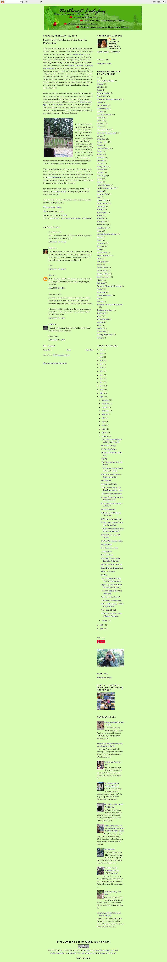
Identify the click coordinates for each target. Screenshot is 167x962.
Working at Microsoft (104, 334)
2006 (102, 628)
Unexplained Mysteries (109, 484)
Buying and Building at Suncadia (108, 99)
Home (69, 350)
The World (101, 313)
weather (99, 328)
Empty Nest (101, 139)
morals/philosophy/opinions (106, 234)
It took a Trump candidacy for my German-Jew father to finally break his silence (113, 828)
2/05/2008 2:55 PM (57, 288)
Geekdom (100, 160)
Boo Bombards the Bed (109, 548)
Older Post (89, 350)
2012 (102, 382)
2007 (102, 625)
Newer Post (47, 350)
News (99, 249)
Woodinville (101, 331)
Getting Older (101, 166)
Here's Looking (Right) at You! (112, 568)
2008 (102, 397)
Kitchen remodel (102, 203)
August (104, 414)
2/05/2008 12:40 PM (57, 269)
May (103, 425)
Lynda (51, 324)
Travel (99, 316)
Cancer (99, 102)
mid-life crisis (102, 224)
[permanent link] (52, 207)
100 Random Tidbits (104, 63)
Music (99, 240)
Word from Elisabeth (108, 610)
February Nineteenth (108, 509)
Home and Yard (102, 194)
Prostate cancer (102, 271)
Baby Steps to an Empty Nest (111, 519)
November (105, 403)
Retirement (101, 283)
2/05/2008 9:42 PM (57, 340)
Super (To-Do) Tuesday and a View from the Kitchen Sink (65, 41)
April (104, 429)
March (104, 432)
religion (99, 280)
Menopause (101, 221)
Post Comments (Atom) (61, 355)
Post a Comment (49, 346)
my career (86, 218)
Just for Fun (101, 200)
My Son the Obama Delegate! (111, 564)
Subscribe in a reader (104, 677)
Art (98, 78)
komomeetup (101, 206)
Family (99, 151)
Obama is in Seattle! (108, 571)
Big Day (104, 458)
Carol (51, 248)
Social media (101, 292)
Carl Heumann (102, 105)
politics (99, 264)
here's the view (57, 104)
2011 (102, 386)
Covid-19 (100, 120)
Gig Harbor (101, 169)
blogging (100, 84)
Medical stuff (101, 212)
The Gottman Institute (104, 310)
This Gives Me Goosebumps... (112, 600)
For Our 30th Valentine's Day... (112, 541)
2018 (102, 360)
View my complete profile (108, 52)
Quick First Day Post (108, 445)
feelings (99, 154)
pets (98, 258)
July (103, 418)
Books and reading (103, 93)
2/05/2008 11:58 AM (58, 242)
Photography (101, 261)
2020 (102, 353)
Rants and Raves (103, 277)
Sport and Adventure (104, 295)
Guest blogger (102, 175)
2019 (102, 357)
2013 (102, 378)
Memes (78, 218)
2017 (102, 364)
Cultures (100, 127)
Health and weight (103, 185)
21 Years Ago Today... (109, 449)
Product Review (102, 267)
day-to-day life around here (62, 218)
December (105, 400)
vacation (100, 322)
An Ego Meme (106, 551)
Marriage (100, 209)
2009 (102, 393)
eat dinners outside (59, 191)
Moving (99, 237)
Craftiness (100, 123)
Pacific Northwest (103, 255)
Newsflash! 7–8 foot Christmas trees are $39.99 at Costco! (111, 870)
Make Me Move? (109, 849)
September (106, 411)
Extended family (102, 148)
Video (99, 325)
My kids (100, 246)
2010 (102, 389)
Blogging (100, 87)
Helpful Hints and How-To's (107, 188)
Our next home (102, 252)
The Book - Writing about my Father (110, 304)
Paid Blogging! (106, 544)
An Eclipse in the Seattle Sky (111, 493)
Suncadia (100, 301)
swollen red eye (78, 54)
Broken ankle (101, 96)
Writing (99, 338)
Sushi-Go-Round (107, 555)
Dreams (99, 136)
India (98, 197)
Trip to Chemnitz (103, 319)
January (105, 620)
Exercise (100, 145)
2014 (102, 375)
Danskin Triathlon (103, 130)
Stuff (98, 298)
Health (99, 182)
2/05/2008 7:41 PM (57, 318)
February (105, 436)
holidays (100, 191)
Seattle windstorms (54, 177)
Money (99, 231)
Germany (100, 163)
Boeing (99, 90)
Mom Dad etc (101, 228)
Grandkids (100, 172)
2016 (102, 368)
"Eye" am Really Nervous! (110, 597)
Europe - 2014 (102, 142)
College (99, 111)
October (105, 407)
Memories (100, 218)
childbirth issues (102, 108)
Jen (50, 275)
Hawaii (99, 179)
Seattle (99, 289)
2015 (102, 371)
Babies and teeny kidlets (105, 81)
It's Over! (104, 575)
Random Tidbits (102, 274)
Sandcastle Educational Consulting (109, 286)
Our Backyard (106, 480)
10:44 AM (64, 215)
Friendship (100, 157)
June (103, 422)
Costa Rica (101, 117)
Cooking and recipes (104, 114)
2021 (102, 350)
